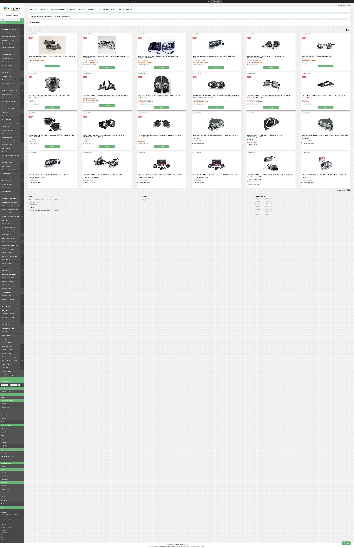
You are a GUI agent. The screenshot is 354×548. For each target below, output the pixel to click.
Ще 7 (3, 421)
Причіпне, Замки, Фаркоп (9, 198)
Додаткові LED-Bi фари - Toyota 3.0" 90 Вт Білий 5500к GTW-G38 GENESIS (216, 174)
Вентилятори (6, 148)
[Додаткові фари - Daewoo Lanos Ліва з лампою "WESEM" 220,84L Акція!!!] (216, 124)
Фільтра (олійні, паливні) (9, 360)
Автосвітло (5, 87)
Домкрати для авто (8, 40)
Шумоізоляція (6, 224)
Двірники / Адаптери (8, 314)
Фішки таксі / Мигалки (8, 267)
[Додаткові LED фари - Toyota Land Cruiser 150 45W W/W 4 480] (107, 163)
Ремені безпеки (7, 137)
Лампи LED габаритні (8, 281)
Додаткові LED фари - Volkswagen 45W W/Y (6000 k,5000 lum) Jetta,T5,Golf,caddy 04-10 (266, 57)
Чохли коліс (5, 112)
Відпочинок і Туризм (8, 278)
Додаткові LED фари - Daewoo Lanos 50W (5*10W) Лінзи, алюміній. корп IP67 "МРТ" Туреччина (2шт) (269, 175)
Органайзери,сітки (7, 105)
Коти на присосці (7, 371)
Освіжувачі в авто (7, 119)
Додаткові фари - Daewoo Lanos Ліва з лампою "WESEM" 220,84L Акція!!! (215, 135)
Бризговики (5, 310)
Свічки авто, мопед (8, 299)
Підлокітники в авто (8, 108)
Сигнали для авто (7, 162)
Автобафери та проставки (10, 375)
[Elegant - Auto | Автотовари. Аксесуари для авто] (12, 8)
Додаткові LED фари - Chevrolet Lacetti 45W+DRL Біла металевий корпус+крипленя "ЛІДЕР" (158, 57)
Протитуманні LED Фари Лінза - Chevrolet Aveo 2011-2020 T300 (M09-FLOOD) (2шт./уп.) (323, 96)
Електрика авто (7, 346)
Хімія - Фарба (6, 260)
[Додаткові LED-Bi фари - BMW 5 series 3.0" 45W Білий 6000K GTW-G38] (161, 163)
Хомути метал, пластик (9, 303)
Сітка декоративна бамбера (10, 155)
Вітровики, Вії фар (7, 44)
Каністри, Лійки (6, 180)
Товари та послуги (37, 16)
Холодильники (6, 152)
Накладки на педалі (8, 328)
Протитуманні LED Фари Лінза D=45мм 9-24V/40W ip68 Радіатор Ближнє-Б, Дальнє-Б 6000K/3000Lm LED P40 (216, 96)
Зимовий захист (7, 350)
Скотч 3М (5, 220)
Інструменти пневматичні (10, 170)
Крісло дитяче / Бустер (9, 101)
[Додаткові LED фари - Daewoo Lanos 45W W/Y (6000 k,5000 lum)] (52, 163)
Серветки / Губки (7, 213)
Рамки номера (6, 134)
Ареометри (5, 332)
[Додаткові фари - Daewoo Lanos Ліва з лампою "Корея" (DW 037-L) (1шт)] (325, 163)
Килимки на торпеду (8, 116)
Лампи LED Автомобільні (9, 90)
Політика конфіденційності (197, 546)
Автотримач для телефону (10, 123)
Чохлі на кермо (6, 364)
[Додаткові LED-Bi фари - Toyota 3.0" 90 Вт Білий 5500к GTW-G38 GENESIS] (216, 163)
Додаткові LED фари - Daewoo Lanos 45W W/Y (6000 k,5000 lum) (49, 174)
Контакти (91, 9)
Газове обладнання (8, 252)
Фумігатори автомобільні (9, 335)
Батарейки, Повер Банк (9, 274)
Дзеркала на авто (7, 191)
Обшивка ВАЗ (6, 285)
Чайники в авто (7, 76)
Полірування (6, 188)
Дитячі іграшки (6, 342)
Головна (33, 9)
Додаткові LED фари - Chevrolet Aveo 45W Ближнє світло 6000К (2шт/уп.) (106, 95)
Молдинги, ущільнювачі (9, 80)
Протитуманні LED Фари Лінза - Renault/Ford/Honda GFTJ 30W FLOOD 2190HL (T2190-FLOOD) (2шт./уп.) (105, 136)
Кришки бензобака (8, 317)
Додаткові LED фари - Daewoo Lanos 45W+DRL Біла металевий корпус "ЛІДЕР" (215, 57)
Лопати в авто (6, 234)
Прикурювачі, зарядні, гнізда (10, 206)
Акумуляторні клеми (8, 321)
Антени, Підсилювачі (8, 231)
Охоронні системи (7, 130)
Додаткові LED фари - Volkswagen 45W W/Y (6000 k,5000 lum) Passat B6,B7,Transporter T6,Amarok (268, 96)
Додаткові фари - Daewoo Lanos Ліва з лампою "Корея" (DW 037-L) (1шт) (325, 174)
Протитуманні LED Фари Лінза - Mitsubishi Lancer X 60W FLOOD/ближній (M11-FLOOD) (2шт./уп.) (51, 136)
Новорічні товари (7, 339)
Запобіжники (6, 324)
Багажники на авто (8, 98)
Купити (52, 66)
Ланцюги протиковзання (9, 202)
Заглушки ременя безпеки (10, 141)
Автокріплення (6, 288)
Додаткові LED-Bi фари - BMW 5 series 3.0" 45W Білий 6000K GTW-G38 (160, 174)
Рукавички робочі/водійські (10, 357)
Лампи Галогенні (7, 94)
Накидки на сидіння (8, 47)
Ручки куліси (6, 195)
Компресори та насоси (9, 29)
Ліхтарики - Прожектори (9, 256)
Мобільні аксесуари (8, 249)
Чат (348, 543)
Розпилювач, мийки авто (9, 242)
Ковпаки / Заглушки (8, 62)
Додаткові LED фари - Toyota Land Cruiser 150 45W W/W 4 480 (102, 174)
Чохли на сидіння (7, 51)
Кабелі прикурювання (8, 69)
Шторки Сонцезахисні (8, 227)
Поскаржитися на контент (182, 546)
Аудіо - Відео (6, 270)
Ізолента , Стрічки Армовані (10, 216)
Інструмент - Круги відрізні (10, 245)
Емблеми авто (6, 263)
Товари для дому (7, 292)
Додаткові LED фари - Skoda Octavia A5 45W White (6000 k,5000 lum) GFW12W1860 (159, 96)
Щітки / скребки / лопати (9, 238)
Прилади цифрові (7, 296)
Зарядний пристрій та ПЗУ (10, 33)
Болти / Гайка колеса (8, 83)
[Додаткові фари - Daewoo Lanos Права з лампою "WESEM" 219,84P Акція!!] (325, 124)
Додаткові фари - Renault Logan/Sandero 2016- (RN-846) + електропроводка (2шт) (265, 136)
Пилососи (5, 72)
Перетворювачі (7, 144)
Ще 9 (3, 503)
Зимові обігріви (6, 173)
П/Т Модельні (56, 16)
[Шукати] (22, 19)
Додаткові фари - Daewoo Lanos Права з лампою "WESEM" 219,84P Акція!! (325, 135)
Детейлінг (5, 368)
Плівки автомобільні (8, 184)
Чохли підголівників (8, 177)
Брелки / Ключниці (7, 65)
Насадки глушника (7, 159)
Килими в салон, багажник (10, 36)
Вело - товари (6, 166)
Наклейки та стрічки (8, 306)
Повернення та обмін (107, 9)
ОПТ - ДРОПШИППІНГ (125, 9)
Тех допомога (6, 126)
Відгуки (72, 9)
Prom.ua (186, 544)
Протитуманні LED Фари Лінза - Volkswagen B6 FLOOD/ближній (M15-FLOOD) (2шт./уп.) (159, 136)
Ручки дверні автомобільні (10, 209)
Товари (3, 26)
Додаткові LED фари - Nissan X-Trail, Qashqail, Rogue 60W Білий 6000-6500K (52, 56)
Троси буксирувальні (8, 54)
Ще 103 (4, 446)
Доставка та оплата (58, 9)
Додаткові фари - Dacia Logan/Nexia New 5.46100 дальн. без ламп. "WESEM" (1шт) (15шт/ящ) (49, 96)
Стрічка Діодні (6, 353)
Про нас (82, 9)
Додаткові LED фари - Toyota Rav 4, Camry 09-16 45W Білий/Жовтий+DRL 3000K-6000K (106, 57)
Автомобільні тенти (8, 58)
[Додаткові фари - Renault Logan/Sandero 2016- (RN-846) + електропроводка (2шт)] (271, 124)
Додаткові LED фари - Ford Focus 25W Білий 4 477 (317, 56)
